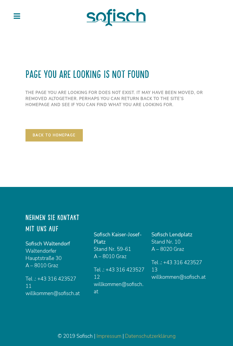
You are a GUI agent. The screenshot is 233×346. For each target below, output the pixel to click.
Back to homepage (54, 135)
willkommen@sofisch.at (52, 293)
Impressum (108, 336)
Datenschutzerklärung (150, 336)
